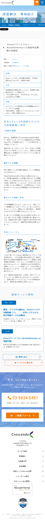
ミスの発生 (26, 66)
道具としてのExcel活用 (22, 471)
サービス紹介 (22, 451)
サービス (14, 59)
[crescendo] (17, 2)
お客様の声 (22, 461)
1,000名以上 (15, 62)
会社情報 (22, 466)
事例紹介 (22, 456)
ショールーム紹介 (22, 476)
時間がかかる (15, 66)
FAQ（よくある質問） (22, 481)
